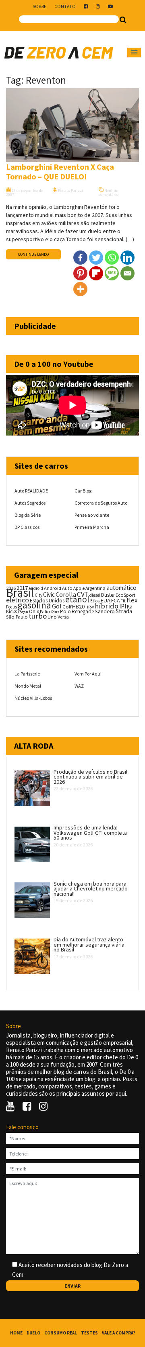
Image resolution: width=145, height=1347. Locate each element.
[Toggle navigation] (134, 52)
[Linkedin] (127, 257)
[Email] (127, 273)
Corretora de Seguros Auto (101, 503)
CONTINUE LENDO (33, 254)
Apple (79, 588)
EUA (105, 600)
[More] (80, 289)
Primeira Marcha (92, 527)
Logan (23, 612)
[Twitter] (96, 257)
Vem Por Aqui (88, 674)
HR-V (89, 607)
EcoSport (125, 595)
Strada (124, 611)
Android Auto (58, 588)
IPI (122, 606)
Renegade (83, 611)
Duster (108, 594)
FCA (115, 600)
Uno (52, 617)
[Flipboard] (96, 273)
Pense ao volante (92, 515)
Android (36, 588)
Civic (49, 594)
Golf (66, 607)
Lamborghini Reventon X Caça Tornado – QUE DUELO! (60, 171)
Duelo (33, 1333)
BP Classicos (26, 527)
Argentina (95, 588)
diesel (94, 595)
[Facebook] (80, 257)
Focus (11, 607)
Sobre (39, 6)
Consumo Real (60, 1333)
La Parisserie (27, 674)
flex (131, 600)
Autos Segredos (30, 503)
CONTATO (65, 6)
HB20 (78, 606)
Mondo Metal (27, 686)
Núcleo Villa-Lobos (33, 698)
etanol (77, 599)
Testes (89, 1333)
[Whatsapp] (112, 257)
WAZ (79, 686)
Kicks (11, 611)
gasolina (34, 605)
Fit (123, 601)
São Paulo (17, 617)
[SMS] (112, 273)
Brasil (20, 592)
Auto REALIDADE (31, 491)
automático (121, 587)
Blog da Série (27, 515)
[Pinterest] (80, 273)
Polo (65, 611)
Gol (57, 606)
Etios (94, 601)
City (38, 595)
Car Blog (83, 491)
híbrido (106, 605)
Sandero (105, 611)
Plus (55, 612)
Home (16, 1333)
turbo (38, 616)
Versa (63, 617)
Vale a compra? (118, 1333)
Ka (130, 606)
